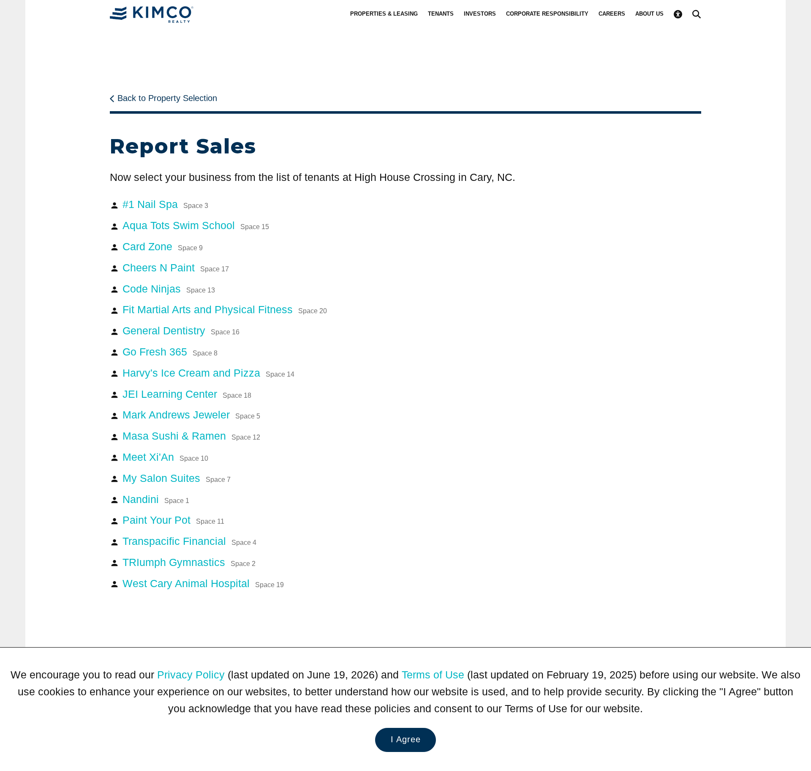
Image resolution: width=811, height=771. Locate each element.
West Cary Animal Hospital (203, 583)
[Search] (696, 14)
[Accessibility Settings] (678, 14)
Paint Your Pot (173, 520)
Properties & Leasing (384, 14)
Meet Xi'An (165, 457)
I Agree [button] (406, 739)
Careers (612, 14)
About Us (649, 14)
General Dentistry (180, 330)
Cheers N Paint (175, 267)
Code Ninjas (168, 289)
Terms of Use (433, 675)
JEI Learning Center (186, 394)
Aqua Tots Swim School (195, 225)
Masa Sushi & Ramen (191, 436)
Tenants (441, 14)
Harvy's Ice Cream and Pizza (208, 373)
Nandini (155, 499)
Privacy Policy (191, 675)
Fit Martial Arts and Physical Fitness (224, 309)
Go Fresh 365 (170, 352)
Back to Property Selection (167, 98)
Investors (480, 14)
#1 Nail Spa (165, 204)
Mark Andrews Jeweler (191, 415)
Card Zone (162, 246)
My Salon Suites (176, 478)
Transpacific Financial (189, 541)
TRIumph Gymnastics (189, 562)
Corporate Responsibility (547, 14)
